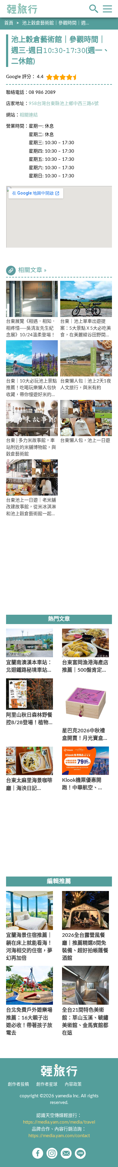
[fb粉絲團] (37, 1153)
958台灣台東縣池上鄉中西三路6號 (64, 103)
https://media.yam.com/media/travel (59, 1122)
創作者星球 (46, 1084)
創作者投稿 (18, 1084)
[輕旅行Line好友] (80, 1153)
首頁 (8, 23)
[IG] (51, 1153)
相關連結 (29, 115)
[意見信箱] (66, 1153)
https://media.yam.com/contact (59, 1136)
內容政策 (73, 1084)
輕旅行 (22, 8)
